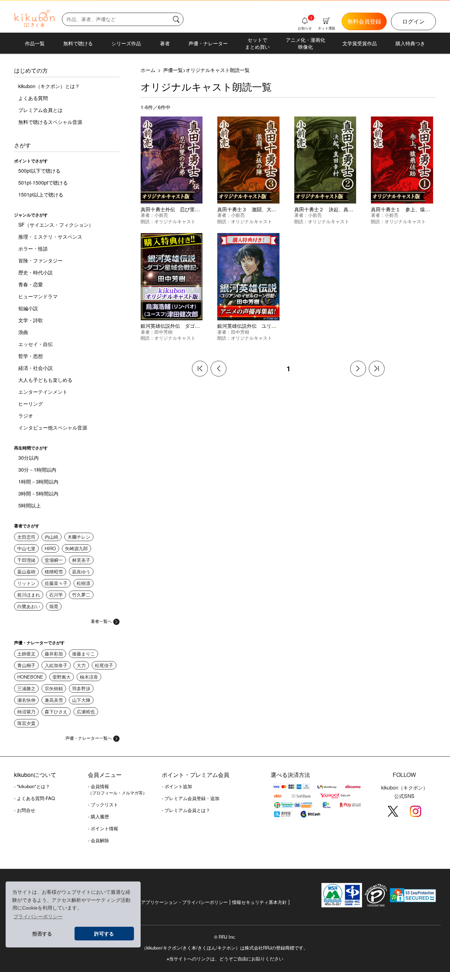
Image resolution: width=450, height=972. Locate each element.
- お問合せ (24, 810)
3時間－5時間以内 (38, 493)
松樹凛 (83, 583)
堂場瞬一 (54, 560)
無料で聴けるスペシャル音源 (50, 121)
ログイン (413, 21)
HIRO (50, 548)
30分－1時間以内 (37, 469)
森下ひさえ (56, 711)
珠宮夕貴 (26, 723)
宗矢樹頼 (54, 688)
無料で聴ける (78, 43)
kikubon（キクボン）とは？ (49, 85)
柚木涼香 (89, 676)
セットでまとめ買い (257, 43)
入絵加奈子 (56, 665)
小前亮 (161, 215)
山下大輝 (81, 700)
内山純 (51, 536)
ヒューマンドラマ (38, 296)
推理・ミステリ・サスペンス (50, 236)
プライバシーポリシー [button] (38, 916)
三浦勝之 (26, 688)
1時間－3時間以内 (38, 481)
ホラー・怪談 (33, 248)
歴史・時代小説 (35, 272)
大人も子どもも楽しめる (45, 379)
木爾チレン (79, 536)
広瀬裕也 (86, 711)
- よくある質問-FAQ (34, 798)
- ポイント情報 (103, 828)
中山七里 (26, 548)
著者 (165, 43)
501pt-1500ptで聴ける (43, 182)
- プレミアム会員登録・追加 (190, 798)
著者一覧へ (101, 621)
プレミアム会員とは (40, 109)
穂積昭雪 (54, 571)
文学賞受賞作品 (359, 43)
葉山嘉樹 (26, 571)
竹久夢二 (81, 594)
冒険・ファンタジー (40, 260)
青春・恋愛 (30, 284)
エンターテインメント (43, 391)
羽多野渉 (81, 688)
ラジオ (25, 415)
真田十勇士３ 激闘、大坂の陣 (251, 209)
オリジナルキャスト (174, 221)
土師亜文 (26, 653)
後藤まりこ (83, 653)
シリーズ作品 (126, 43)
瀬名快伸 (26, 700)
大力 (81, 665)
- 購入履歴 (98, 816)
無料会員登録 (364, 21)
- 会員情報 (117, 789)
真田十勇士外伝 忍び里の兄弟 (175, 209)
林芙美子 (81, 560)
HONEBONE (30, 676)
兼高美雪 (54, 700)
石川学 (56, 594)
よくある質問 (33, 97)
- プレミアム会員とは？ (186, 810)
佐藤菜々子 (56, 583)
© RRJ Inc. (225, 937)
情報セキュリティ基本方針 (259, 902)
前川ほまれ (28, 594)
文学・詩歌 (30, 320)
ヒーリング (30, 403)
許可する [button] (104, 934)
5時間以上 (29, 505)
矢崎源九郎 (76, 548)
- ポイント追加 (177, 786)
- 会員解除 (98, 840)
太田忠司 (26, 536)
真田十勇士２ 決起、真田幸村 (328, 209)
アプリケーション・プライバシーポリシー (184, 902)
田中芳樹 (163, 331)
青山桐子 (26, 665)
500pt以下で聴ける (39, 170)
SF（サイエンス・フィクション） (56, 224)
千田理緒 (26, 560)
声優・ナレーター (208, 43)
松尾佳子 (104, 665)
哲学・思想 (30, 355)
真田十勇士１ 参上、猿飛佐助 (405, 209)
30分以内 (28, 457)
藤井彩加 (54, 653)
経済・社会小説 (35, 367)
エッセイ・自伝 (35, 343)
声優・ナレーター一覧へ (88, 738)
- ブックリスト (103, 804)
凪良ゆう (81, 571)
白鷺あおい (28, 606)
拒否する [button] (42, 934)
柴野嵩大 (61, 676)
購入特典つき (410, 43)
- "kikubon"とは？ (32, 786)
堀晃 (53, 606)
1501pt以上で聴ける (40, 194)
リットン (26, 583)
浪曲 (23, 331)
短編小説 (28, 308)
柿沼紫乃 (26, 711)
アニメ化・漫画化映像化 (305, 43)
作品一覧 (35, 43)
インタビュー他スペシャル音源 (52, 427)
